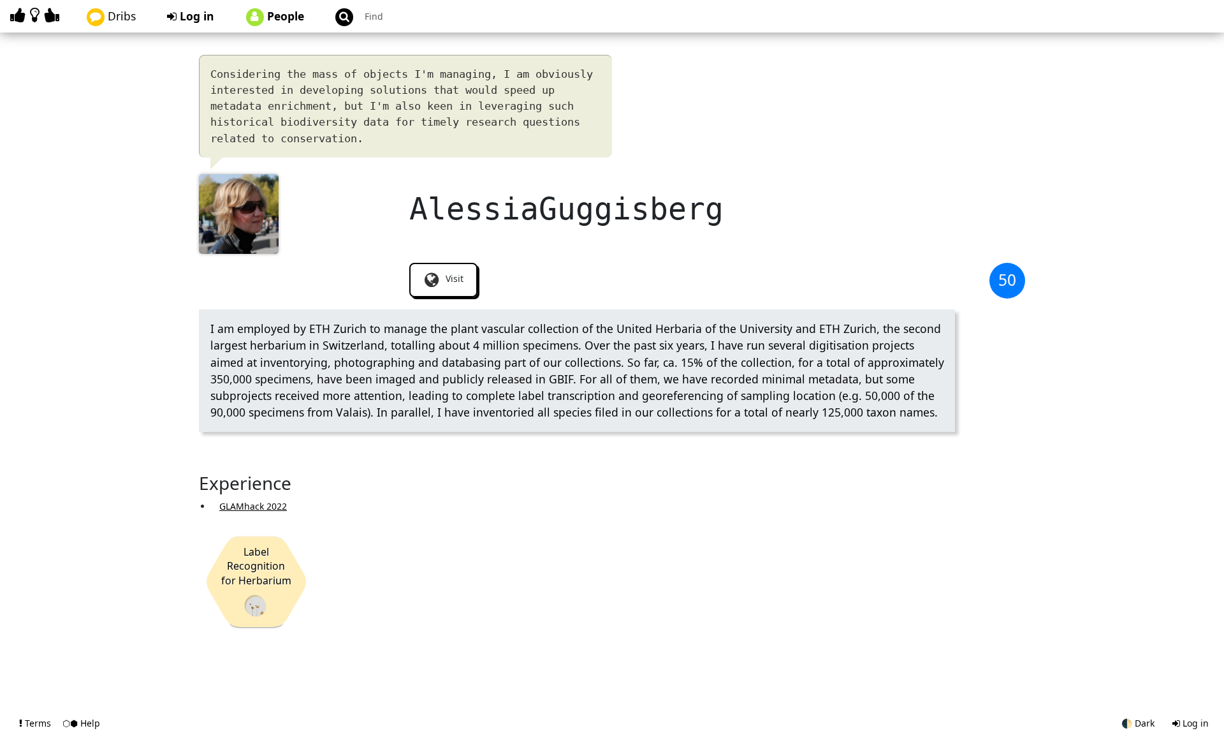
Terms (38, 723)
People (284, 16)
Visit (453, 278)
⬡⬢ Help (81, 723)
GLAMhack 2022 (253, 506)
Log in (195, 16)
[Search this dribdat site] (338, 16)
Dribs (120, 16)
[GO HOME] (37, 15)
